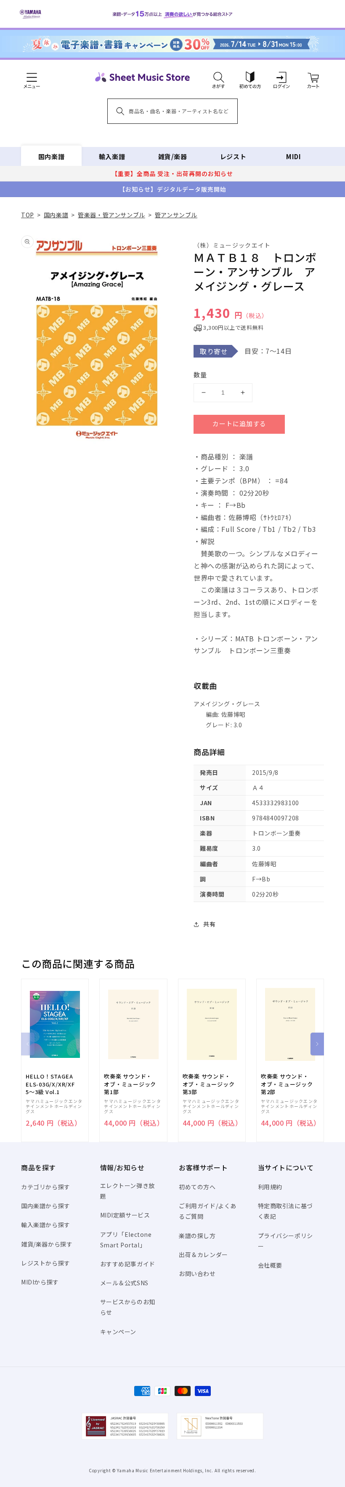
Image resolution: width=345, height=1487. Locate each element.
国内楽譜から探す (45, 1205)
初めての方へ (197, 1187)
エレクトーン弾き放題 (127, 1190)
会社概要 (270, 1265)
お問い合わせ (197, 1273)
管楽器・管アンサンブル (111, 215)
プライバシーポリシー (285, 1240)
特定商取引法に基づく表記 (285, 1210)
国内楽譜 (51, 156)
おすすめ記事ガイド (127, 1264)
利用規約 (270, 1187)
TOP (27, 215)
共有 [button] (209, 924)
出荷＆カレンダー (203, 1254)
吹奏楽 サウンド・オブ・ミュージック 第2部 (287, 1084)
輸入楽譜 (112, 156)
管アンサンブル (176, 215)
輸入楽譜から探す (45, 1224)
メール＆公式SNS (124, 1283)
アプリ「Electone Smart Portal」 (126, 1239)
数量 (200, 374)
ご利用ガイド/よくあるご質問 (207, 1210)
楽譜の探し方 (197, 1235)
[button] (218, 77)
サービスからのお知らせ (127, 1306)
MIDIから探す (40, 1282)
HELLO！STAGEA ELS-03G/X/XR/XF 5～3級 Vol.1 (50, 1084)
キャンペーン (118, 1331)
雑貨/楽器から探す (46, 1244)
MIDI (293, 156)
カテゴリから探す (45, 1187)
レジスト (233, 156)
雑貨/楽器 (172, 156)
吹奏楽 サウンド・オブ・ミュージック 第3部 (209, 1084)
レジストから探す (45, 1263)
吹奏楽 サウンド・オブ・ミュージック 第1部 (130, 1084)
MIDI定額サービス (125, 1215)
